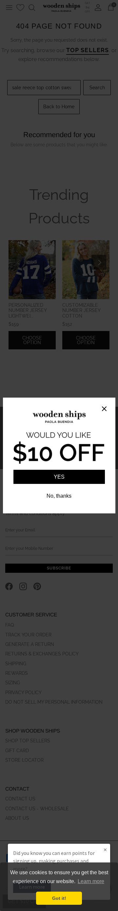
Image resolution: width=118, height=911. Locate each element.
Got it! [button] (59, 898)
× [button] (105, 849)
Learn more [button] (91, 881)
